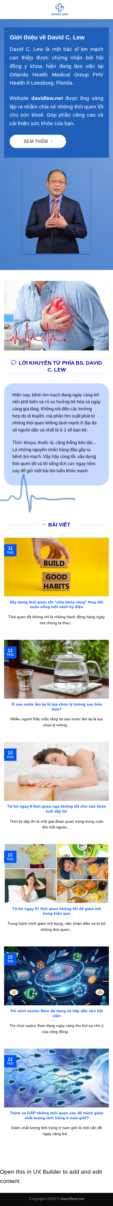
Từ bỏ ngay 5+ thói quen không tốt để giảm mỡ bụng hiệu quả (56, 911)
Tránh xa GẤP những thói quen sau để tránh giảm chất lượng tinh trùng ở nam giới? (56, 1115)
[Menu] (7, 9)
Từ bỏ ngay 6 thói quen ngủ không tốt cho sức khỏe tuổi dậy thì (56, 808)
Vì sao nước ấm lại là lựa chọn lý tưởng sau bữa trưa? (56, 706)
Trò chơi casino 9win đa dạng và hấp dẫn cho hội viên (56, 1013)
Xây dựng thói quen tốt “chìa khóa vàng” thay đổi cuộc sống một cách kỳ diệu (56, 604)
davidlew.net (47, 98)
